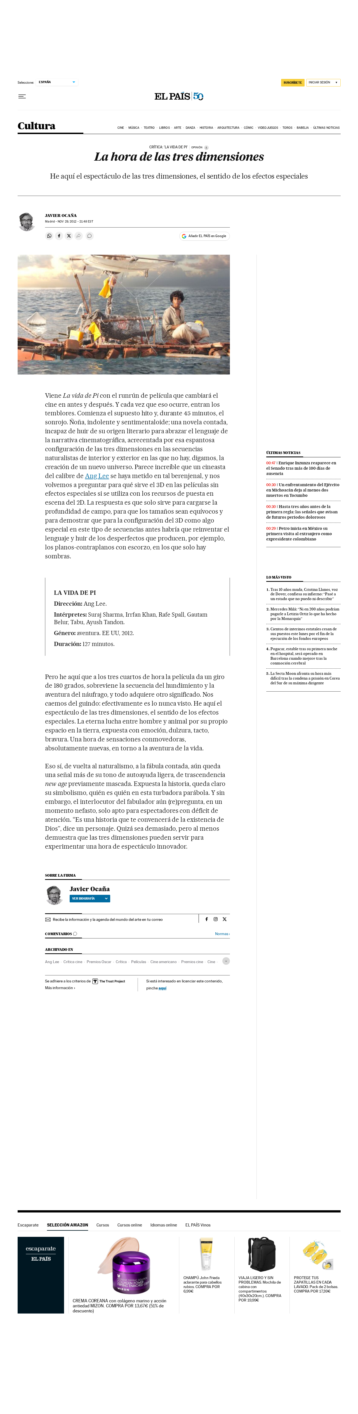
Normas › (222, 934)
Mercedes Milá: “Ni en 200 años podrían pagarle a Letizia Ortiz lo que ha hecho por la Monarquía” (304, 614)
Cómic (249, 128)
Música (134, 128)
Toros (287, 128)
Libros (164, 128)
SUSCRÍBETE (293, 83)
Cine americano (163, 961)
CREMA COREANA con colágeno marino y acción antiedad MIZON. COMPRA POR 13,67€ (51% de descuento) (119, 1306)
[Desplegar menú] (22, 96)
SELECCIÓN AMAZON (67, 1225)
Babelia (303, 128)
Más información (59, 987)
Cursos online (129, 1225)
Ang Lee (97, 476)
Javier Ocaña (61, 215)
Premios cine (192, 961)
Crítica (121, 961)
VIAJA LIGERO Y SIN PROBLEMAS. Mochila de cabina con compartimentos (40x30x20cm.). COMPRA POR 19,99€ (260, 1289)
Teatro (149, 128)
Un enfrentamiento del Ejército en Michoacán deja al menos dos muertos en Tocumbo (303, 490)
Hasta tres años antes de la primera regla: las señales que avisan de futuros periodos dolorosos (302, 512)
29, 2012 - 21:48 (75, 221)
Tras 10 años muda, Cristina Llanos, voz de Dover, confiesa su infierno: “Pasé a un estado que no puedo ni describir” (304, 594)
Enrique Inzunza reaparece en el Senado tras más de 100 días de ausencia (301, 468)
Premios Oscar (99, 961)
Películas (138, 961)
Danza (191, 128)
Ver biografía (83, 898)
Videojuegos (268, 128)
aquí (162, 987)
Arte (177, 128)
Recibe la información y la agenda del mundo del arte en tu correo (108, 919)
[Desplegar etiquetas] (226, 961)
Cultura (37, 126)
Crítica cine (72, 961)
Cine (120, 128)
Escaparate (28, 1225)
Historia (206, 128)
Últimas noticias (326, 128)
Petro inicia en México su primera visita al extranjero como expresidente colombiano (299, 534)
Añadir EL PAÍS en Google (207, 236)
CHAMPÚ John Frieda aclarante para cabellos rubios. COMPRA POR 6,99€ (202, 1284)
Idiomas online (163, 1225)
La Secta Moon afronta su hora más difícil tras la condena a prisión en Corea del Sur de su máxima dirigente (305, 678)
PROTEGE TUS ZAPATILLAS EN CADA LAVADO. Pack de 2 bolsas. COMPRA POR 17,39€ (316, 1284)
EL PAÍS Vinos (198, 1225)
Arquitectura (228, 128)
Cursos (102, 1225)
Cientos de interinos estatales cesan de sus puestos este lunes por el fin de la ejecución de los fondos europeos (303, 634)
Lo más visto (278, 577)
